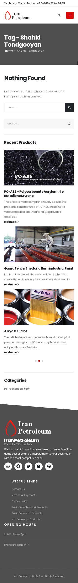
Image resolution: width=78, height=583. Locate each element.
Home (9, 50)
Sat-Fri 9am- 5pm (15, 534)
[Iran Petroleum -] (17, 15)
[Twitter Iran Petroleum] (29, 467)
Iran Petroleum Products (25, 519)
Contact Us (18, 489)
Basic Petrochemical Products (29, 507)
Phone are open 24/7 (16, 545)
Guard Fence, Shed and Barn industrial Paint (38, 268)
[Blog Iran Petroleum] (39, 467)
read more (10, 222)
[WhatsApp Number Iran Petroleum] (9, 467)
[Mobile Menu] (70, 15)
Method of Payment (23, 495)
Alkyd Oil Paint (15, 331)
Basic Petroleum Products (26, 513)
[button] (35, 361)
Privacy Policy (19, 501)
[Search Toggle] (59, 15)
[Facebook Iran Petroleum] (19, 467)
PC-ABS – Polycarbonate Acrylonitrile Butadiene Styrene (33, 193)
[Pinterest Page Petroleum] (49, 467)
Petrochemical (14, 389)
